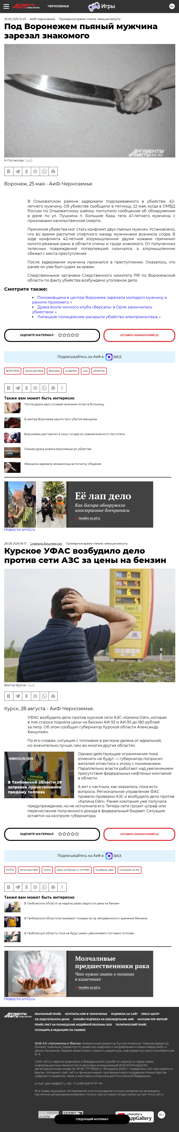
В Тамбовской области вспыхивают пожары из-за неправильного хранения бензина (85, 918)
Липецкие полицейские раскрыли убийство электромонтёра (97, 317)
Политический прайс (131, 1024)
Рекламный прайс (48, 1014)
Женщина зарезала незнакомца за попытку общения (62, 464)
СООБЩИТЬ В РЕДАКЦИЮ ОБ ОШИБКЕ (60, 1030)
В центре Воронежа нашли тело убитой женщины (60, 419)
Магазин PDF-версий (152, 1019)
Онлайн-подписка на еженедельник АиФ (103, 1019)
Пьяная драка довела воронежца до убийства (57, 449)
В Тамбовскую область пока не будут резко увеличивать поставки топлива (79, 933)
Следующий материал (92, 1119)
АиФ (29, 160)
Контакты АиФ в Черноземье (86, 1014)
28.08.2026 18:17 (15, 543)
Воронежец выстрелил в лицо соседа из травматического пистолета (74, 434)
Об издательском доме (52, 1019)
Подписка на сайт (124, 1014)
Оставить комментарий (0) (139, 335)
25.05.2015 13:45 (15, 19)
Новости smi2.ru (19, 529)
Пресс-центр (150, 1014)
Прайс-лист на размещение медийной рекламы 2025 (73, 1024)
